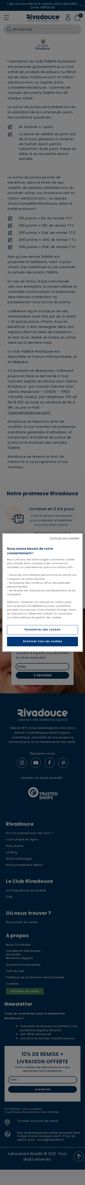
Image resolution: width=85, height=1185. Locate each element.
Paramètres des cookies (42, 629)
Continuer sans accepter (64, 538)
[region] (42, 592)
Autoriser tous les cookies (42, 641)
